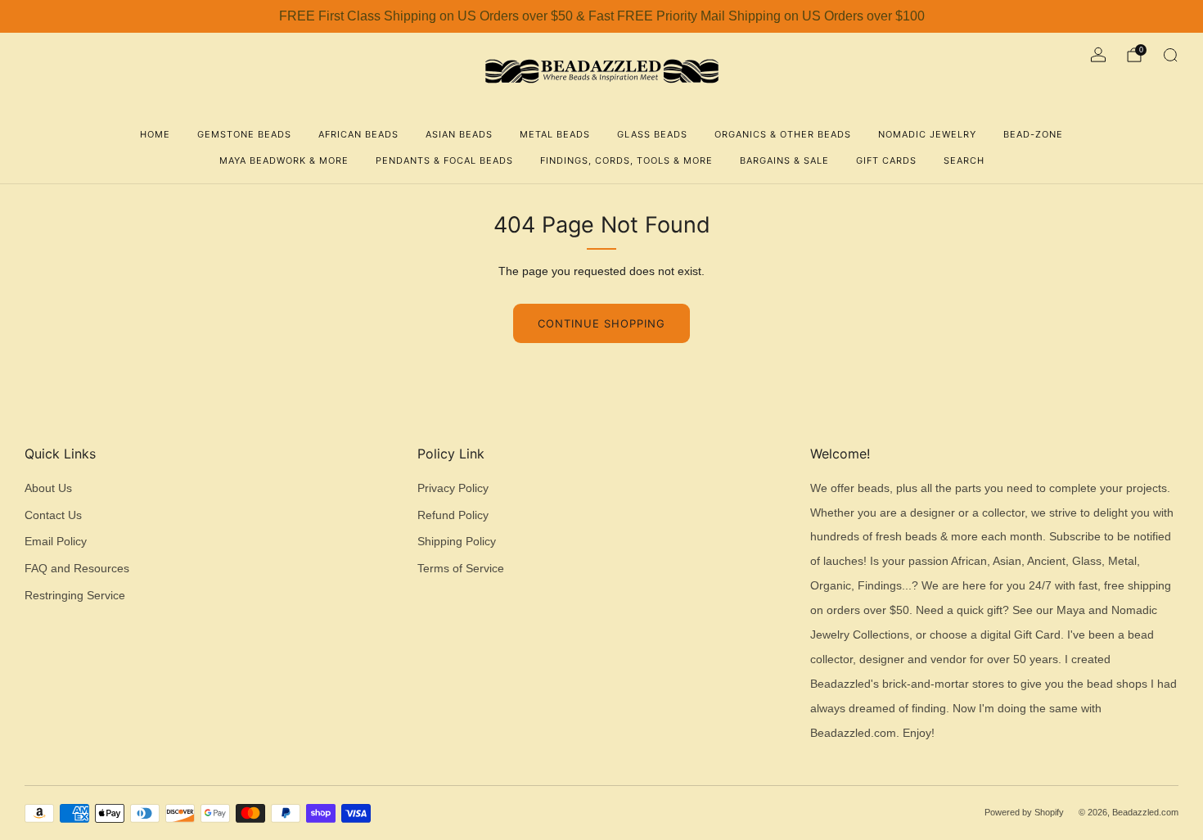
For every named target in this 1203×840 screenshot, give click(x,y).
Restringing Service (75, 595)
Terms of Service (460, 568)
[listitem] (601, 16)
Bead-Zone (1033, 134)
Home (155, 134)
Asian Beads (459, 134)
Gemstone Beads (244, 134)
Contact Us (53, 515)
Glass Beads (652, 134)
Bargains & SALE (784, 160)
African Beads (358, 134)
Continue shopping (601, 323)
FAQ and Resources (77, 568)
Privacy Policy (453, 488)
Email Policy (56, 541)
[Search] (1170, 55)
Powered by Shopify (1024, 812)
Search (964, 160)
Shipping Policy (456, 541)
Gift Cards (886, 160)
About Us (48, 488)
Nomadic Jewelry (927, 134)
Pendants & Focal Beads (444, 160)
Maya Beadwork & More (284, 160)
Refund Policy (453, 515)
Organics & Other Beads (782, 134)
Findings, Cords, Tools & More (626, 160)
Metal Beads (555, 134)
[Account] (1098, 55)
